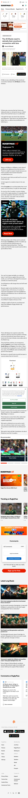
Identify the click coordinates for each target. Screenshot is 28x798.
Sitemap (3, 759)
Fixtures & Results (10, 9)
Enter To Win (18, 26)
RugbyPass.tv (17, 748)
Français (16, 768)
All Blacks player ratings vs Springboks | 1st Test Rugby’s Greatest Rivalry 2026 (11, 685)
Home (2, 745)
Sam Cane (4, 414)
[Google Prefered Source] (20, 74)
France (13, 346)
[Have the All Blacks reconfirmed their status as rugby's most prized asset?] (14, 208)
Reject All (14, 403)
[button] (26, 9)
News (2, 9)
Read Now (8, 233)
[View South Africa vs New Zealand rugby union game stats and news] (5, 16)
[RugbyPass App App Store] (8, 731)
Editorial (16, 783)
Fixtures (3, 748)
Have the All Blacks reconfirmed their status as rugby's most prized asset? (12, 221)
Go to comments (7, 704)
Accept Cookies (14, 407)
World (15, 762)
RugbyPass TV (20, 9)
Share (13, 74)
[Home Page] (7, 5)
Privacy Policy (4, 776)
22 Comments (6, 74)
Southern (16, 759)
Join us (8, 160)
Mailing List (16, 750)
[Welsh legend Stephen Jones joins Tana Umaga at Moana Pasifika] (13, 447)
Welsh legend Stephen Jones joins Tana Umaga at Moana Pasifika (12, 457)
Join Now (16, 745)
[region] (14, 399)
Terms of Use (4, 779)
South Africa (4, 346)
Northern (16, 756)
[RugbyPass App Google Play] (20, 731)
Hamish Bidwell (9, 46)
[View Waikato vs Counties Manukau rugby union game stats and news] (14, 16)
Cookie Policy (4, 782)
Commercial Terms (5, 785)
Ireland (7, 344)
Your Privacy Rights (14, 399)
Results (3, 750)
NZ (14, 765)
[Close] (25, 389)
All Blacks (17, 82)
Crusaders (7, 186)
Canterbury (11, 241)
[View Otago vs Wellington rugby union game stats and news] (22, 16)
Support (16, 776)
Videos (3, 756)
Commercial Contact (17, 779)
